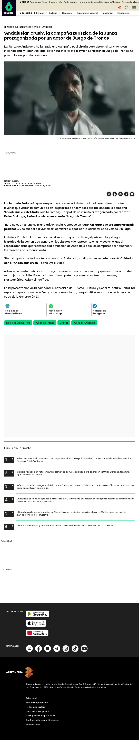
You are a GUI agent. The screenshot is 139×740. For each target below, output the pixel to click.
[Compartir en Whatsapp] (120, 195)
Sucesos (67, 13)
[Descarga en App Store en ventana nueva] (36, 626)
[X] (109, 195)
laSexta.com (11, 181)
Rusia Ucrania (70, 2)
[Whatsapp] (47, 651)
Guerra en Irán (55, 2)
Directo (63, 322)
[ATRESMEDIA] (69, 672)
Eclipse (40, 13)
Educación (123, 13)
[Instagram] (66, 651)
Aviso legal (31, 698)
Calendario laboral (87, 13)
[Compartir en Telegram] (126, 195)
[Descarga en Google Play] (37, 616)
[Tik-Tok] (75, 651)
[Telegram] (56, 651)
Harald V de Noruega (89, 2)
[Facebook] (38, 651)
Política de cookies (35, 707)
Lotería (53, 13)
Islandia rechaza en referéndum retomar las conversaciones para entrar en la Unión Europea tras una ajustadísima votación (73, 473)
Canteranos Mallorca (110, 2)
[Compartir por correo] (132, 195)
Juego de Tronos (44, 322)
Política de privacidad (37, 702)
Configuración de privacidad (40, 716)
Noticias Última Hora (18, 322)
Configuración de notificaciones (42, 720)
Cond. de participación (37, 711)
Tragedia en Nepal (38, 2)
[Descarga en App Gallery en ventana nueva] (37, 635)
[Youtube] (84, 651)
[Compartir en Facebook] (115, 195)
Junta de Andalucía (84, 322)
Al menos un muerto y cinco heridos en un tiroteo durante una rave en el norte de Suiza (65, 525)
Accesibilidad (33, 724)
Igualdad (107, 13)
